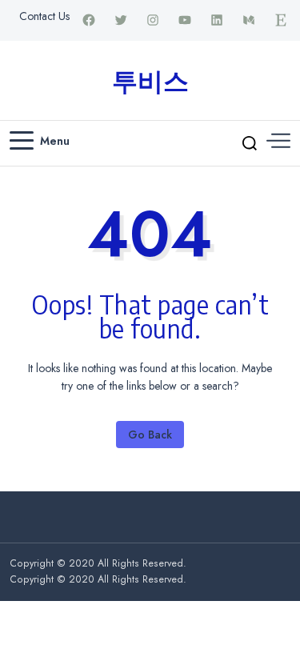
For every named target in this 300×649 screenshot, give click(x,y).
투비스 (150, 80)
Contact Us (44, 16)
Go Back (150, 435)
